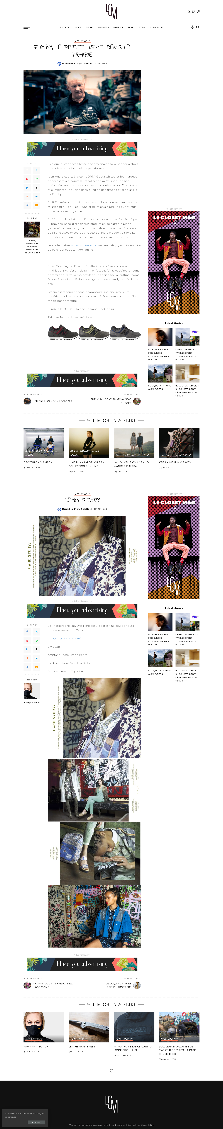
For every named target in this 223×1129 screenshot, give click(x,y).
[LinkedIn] (27, 187)
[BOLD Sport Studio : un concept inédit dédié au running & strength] (187, 373)
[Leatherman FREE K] (89, 1027)
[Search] (197, 27)
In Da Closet (82, 41)
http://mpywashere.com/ (64, 638)
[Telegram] (27, 205)
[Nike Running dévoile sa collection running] (89, 443)
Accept (36, 1122)
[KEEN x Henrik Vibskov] (179, 443)
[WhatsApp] (36, 179)
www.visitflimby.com (85, 245)
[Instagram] (193, 11)
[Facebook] (185, 11)
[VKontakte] (36, 196)
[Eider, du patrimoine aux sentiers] (160, 373)
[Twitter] (189, 11)
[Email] (36, 205)
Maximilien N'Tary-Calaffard (77, 63)
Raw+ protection (32, 702)
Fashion (85, 450)
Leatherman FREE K (82, 1046)
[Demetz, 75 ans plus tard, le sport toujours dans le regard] (187, 337)
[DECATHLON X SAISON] (44, 443)
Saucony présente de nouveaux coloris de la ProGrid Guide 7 (32, 246)
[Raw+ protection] (32, 691)
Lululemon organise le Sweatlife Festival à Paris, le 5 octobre (178, 1050)
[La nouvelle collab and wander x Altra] (134, 443)
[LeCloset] (111, 11)
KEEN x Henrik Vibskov (175, 462)
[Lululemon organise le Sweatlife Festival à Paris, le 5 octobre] (179, 1027)
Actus (29, 450)
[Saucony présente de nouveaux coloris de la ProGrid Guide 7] (32, 229)
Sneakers (50, 450)
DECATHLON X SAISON (38, 462)
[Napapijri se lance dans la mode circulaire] (134, 1027)
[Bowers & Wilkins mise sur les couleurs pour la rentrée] (160, 337)
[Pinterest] (27, 179)
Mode (38, 450)
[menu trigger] (28, 27)
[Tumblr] (36, 187)
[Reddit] (27, 196)
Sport (29, 455)
